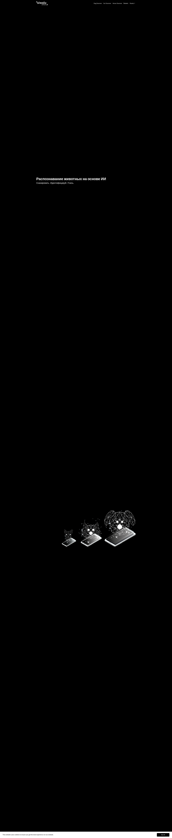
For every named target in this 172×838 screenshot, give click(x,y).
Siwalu (132, 3)
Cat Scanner (107, 3)
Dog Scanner (98, 3)
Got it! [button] (163, 834)
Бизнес (126, 3)
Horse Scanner (117, 3)
